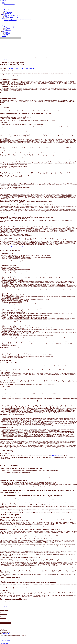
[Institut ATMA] (3, 0)
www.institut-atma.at (5, 633)
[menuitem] (39, 2)
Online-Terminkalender (56, 455)
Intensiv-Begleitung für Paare (14, 68)
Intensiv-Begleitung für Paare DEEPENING (26, 68)
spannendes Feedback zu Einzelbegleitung (18, 246)
